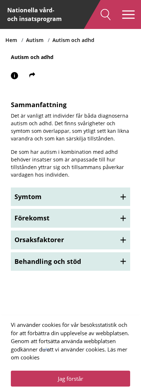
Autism (34, 40)
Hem (11, 40)
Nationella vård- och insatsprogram (34, 14)
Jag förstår (70, 378)
